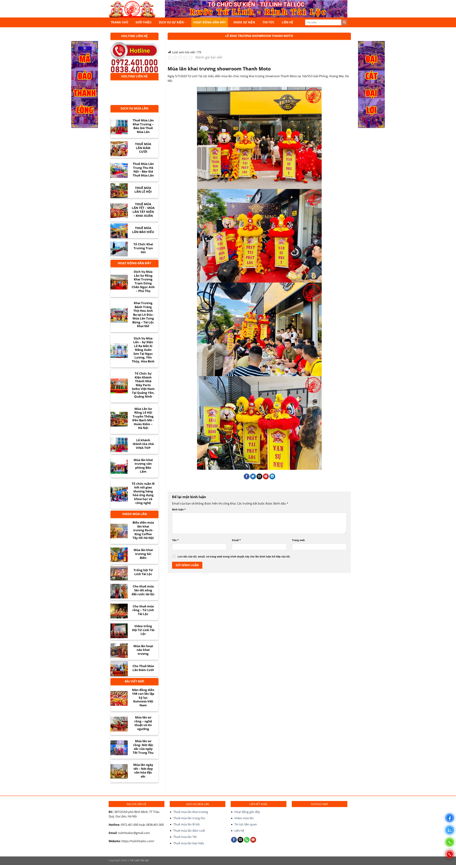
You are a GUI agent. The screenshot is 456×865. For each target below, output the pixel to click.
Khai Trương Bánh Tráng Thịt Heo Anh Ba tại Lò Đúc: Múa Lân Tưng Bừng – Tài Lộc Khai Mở (143, 314)
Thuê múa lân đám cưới (189, 831)
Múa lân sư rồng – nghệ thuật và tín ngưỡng (143, 723)
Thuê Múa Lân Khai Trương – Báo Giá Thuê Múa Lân (143, 126)
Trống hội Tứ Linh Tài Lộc (143, 572)
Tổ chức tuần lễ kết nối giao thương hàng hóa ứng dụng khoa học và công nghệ (143, 493)
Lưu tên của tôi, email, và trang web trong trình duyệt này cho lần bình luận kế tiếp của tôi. (234, 556)
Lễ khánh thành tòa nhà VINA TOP (143, 444)
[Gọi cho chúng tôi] (247, 840)
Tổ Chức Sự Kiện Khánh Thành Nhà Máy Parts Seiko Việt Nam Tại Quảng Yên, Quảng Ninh (143, 385)
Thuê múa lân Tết (185, 837)
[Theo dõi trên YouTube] (253, 840)
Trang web (298, 540)
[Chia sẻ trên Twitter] (253, 477)
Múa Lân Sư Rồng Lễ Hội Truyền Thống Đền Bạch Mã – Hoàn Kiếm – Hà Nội (143, 418)
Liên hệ (287, 22)
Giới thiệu (143, 22)
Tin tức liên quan (245, 824)
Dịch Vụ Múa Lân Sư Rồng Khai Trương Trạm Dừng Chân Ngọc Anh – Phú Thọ (143, 281)
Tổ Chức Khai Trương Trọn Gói (143, 248)
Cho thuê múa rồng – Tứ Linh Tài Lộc (143, 610)
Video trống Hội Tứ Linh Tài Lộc (143, 630)
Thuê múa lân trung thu (189, 818)
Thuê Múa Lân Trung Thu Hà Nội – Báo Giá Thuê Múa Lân (143, 169)
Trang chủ (119, 22)
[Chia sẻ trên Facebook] (247, 477)
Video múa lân (244, 818)
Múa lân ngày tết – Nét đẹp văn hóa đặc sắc (143, 770)
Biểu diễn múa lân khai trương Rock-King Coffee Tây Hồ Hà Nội (143, 530)
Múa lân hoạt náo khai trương (143, 650)
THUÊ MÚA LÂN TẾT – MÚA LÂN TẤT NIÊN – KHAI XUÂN (143, 209)
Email (236, 540)
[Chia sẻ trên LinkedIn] (272, 477)
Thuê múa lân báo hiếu (188, 843)
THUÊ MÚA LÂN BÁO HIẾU (143, 230)
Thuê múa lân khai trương (190, 812)
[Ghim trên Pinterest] (266, 477)
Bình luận (179, 509)
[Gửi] (344, 22)
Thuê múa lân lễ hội (186, 824)
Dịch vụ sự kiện (171, 22)
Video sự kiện (244, 22)
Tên (175, 540)
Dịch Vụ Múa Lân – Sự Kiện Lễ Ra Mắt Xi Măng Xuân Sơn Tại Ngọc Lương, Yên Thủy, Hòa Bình (143, 349)
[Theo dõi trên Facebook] (234, 840)
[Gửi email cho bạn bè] (259, 477)
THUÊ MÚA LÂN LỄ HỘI (143, 190)
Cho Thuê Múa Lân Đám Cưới (143, 668)
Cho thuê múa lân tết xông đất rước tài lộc (143, 590)
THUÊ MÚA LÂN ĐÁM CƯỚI (143, 148)
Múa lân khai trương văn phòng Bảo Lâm (143, 465)
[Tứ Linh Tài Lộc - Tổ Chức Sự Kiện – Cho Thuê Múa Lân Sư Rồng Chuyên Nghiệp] (133, 8)
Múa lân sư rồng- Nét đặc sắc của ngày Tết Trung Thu (143, 746)
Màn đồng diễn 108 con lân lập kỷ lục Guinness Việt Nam (143, 697)
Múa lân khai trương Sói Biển (143, 554)
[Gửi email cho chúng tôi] (240, 840)
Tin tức (268, 22)
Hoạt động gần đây (209, 22)
